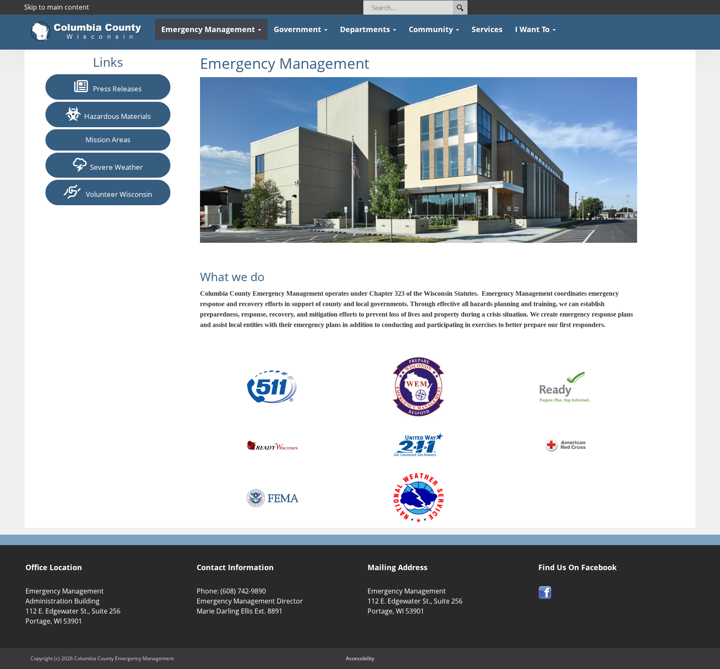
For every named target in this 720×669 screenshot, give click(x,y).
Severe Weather (115, 167)
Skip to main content (56, 7)
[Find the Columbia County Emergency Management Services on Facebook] (545, 591)
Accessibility (360, 658)
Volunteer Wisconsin (116, 194)
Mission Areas (107, 139)
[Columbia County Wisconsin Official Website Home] (88, 31)
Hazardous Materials (116, 116)
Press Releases (115, 88)
